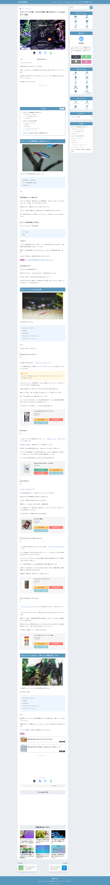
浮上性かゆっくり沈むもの (30, 114)
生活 (83, 1)
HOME (56, 878)
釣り (91, 1)
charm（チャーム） (52, 438)
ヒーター (87, 83)
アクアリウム (67, 1)
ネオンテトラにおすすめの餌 (29, 120)
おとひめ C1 (27, 126)
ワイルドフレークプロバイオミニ (42, 579)
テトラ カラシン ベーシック (31, 130)
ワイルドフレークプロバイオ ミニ (32, 128)
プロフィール (45, 881)
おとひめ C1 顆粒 (38, 519)
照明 (75, 83)
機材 (87, 88)
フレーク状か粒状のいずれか (31, 116)
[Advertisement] (42, 95)
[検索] (91, 7)
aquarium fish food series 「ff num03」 (44, 463)
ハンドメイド (75, 1)
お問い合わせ (52, 881)
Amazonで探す (41, 419)
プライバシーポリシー (66, 881)
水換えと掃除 (75, 88)
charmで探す (41, 470)
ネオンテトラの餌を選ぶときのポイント (32, 112)
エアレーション (87, 74)
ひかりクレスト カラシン (30, 123)
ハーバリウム (87, 103)
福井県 (87, 1)
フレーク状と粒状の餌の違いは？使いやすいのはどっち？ (39, 259)
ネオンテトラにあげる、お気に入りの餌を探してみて (35, 133)
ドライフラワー (75, 103)
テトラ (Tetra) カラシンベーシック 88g (43, 635)
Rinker (39, 413)
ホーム (54, 1)
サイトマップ (60, 1)
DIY (80, 1)
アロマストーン (75, 108)
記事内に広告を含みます (42, 59)
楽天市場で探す (56, 419)
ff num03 (26, 124)
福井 (75, 27)
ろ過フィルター (75, 74)
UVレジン (87, 108)
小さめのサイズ (28, 118)
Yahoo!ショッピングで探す (41, 422)
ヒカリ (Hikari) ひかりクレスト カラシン (44, 411)
